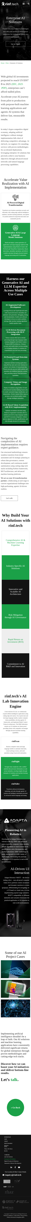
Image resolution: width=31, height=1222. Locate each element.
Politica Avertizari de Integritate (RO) (15, 1217)
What (7, 63)
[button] (23, 3)
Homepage (7, 1137)
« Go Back (15, 1107)
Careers (7, 1154)
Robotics (6, 1145)
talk (14, 1079)
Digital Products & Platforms (11, 1161)
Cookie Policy (16, 1215)
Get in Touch (8, 1157)
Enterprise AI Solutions (10, 1159)
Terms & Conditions (8, 1215)
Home (2, 63)
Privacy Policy (24, 1215)
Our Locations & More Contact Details (15, 1172)
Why (5, 1139)
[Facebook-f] (15, 1167)
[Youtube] (19, 1167)
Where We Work (8, 1149)
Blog (6, 1151)
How (5, 1146)
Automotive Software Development (12, 1163)
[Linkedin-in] (11, 1167)
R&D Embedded (8, 1143)
